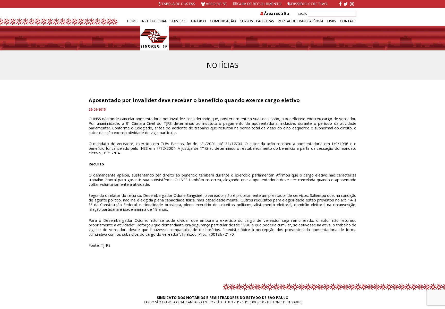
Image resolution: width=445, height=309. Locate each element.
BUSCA (302, 14)
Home (132, 21)
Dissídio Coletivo (308, 4)
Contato (348, 21)
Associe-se (216, 4)
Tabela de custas (177, 4)
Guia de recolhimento (258, 4)
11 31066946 (292, 302)
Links (331, 21)
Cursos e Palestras (257, 21)
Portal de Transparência (300, 21)
